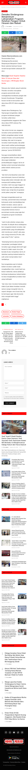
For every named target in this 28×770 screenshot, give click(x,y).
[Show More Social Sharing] (24, 32)
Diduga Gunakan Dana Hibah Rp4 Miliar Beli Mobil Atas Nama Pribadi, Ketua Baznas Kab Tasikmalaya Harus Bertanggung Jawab (15, 657)
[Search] (25, 2)
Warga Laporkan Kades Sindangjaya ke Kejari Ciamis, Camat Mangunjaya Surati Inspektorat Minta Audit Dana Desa (15, 686)
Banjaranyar (6, 311)
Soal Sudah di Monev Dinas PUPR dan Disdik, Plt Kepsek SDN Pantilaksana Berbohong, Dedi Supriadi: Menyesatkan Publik (19, 474)
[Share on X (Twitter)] (19, 32)
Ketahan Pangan (16, 311)
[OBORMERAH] (14, 2)
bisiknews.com (17, 750)
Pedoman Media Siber (15, 762)
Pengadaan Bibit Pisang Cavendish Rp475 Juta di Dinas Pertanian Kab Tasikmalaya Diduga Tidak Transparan (18, 462)
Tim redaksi (9, 26)
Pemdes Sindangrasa (17, 316)
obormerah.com (10, 750)
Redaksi (23, 762)
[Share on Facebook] (12, 32)
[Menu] (3, 2)
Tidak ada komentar (7, 28)
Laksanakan (6, 316)
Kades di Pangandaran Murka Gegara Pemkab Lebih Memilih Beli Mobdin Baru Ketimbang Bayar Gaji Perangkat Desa (15, 701)
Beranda (3, 7)
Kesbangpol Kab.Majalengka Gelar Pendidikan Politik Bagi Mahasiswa (19, 563)
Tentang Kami (6, 762)
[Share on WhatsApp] (5, 32)
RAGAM (4, 433)
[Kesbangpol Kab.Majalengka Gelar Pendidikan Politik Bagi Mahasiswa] (6, 564)
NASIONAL (4, 11)
